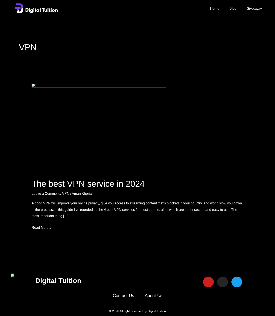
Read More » (41, 226)
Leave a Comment (46, 193)
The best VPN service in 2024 (88, 183)
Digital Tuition (58, 281)
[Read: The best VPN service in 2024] (99, 127)
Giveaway (254, 8)
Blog (233, 8)
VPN (65, 193)
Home (214, 8)
